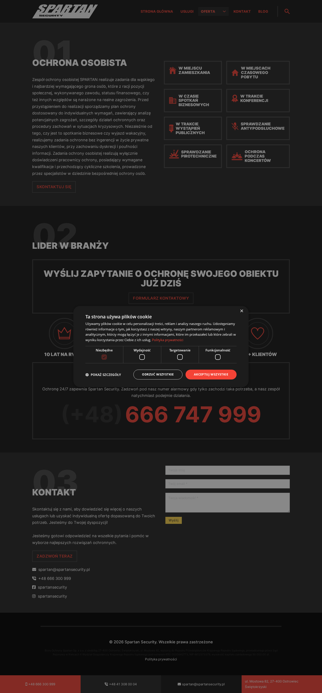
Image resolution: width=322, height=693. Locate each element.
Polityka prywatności (167, 340)
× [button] (241, 311)
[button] (103, 374)
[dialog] (161, 346)
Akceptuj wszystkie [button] (211, 374)
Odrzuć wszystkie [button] (158, 374)
